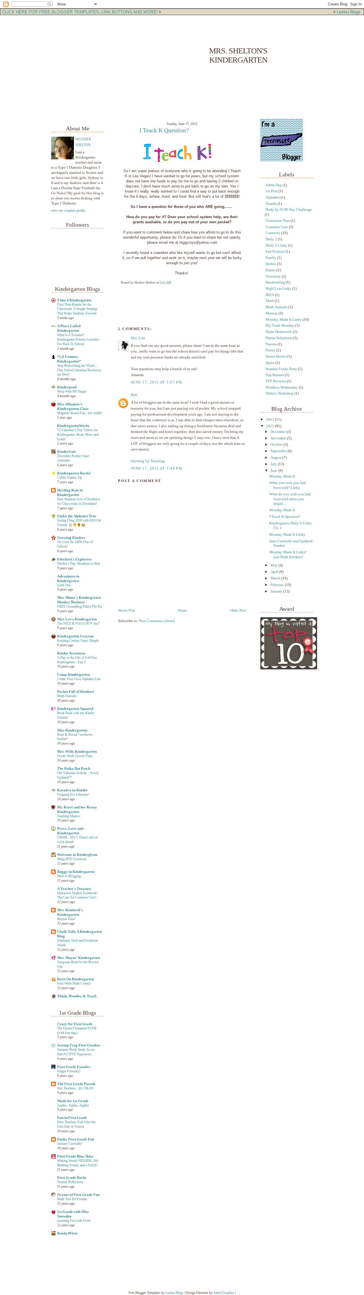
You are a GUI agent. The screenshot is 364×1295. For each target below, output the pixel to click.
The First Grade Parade (76, 1084)
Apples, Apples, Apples (73, 1105)
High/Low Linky (278, 289)
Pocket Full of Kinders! (75, 692)
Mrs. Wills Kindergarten (77, 752)
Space (270, 363)
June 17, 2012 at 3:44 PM (156, 468)
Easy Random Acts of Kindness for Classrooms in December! (78, 501)
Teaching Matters (68, 816)
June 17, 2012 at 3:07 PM (156, 382)
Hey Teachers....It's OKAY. (75, 1088)
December (278, 432)
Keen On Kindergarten (75, 979)
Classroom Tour (278, 221)
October (277, 445)
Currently (273, 233)
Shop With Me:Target (71, 391)
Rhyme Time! (66, 919)
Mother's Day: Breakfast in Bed (78, 564)
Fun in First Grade (72, 1118)
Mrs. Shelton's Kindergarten (238, 55)
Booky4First (67, 1233)
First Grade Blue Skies (75, 1156)
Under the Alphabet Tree (76, 516)
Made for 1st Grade (72, 1101)
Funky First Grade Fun (75, 1139)
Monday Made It (282, 476)
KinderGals (66, 452)
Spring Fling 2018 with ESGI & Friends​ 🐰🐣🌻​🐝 (79, 522)
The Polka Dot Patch (73, 769)
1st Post (272, 191)
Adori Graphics (223, 1293)
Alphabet (273, 197)
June (274, 471)
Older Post (238, 610)
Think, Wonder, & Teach (76, 996)
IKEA (270, 295)
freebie (271, 264)
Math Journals (66, 696)
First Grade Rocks (71, 1178)
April (274, 572)
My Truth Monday (280, 326)
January (276, 591)
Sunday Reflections (70, 1182)
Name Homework (279, 332)
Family (271, 258)
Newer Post (126, 610)
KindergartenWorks (73, 426)
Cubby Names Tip (69, 477)
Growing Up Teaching (148, 461)
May (274, 565)
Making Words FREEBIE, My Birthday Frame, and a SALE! (77, 1163)
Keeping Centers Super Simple (78, 641)
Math (270, 301)
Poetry (271, 350)
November (278, 438)
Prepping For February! (73, 794)
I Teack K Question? (164, 130)
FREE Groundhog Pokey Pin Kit (79, 606)
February (277, 585)
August (276, 458)
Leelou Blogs (349, 11)
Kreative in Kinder (72, 790)
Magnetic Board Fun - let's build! (79, 413)
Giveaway (273, 276)
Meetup (272, 313)
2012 (270, 426)
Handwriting (275, 282)
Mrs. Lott (138, 338)
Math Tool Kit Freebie (72, 1199)
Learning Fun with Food (73, 1221)
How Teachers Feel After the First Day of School (76, 1124)
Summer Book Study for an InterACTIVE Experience (75, 1052)
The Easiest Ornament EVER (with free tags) (76, 1030)
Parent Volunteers (279, 338)
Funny (271, 270)
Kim (134, 395)
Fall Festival (275, 252)
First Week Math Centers (74, 983)
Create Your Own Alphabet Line (79, 679)
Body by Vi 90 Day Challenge (289, 210)
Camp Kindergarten (73, 675)
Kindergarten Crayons (75, 636)
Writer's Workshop (279, 393)
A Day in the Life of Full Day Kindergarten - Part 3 (77, 660)
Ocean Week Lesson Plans (75, 756)
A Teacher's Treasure (74, 889)
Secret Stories (276, 356)
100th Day (274, 185)
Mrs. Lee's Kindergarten (77, 619)
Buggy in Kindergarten (75, 872)
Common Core (277, 227)
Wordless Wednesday (282, 387)
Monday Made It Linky (284, 320)
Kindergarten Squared (75, 709)
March (275, 578)
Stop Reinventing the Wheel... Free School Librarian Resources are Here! (79, 370)
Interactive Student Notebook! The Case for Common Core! (77, 895)
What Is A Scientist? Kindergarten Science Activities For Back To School (78, 339)
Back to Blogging (69, 876)
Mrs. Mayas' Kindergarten (78, 958)
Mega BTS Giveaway (71, 859)
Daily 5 (271, 239)
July (274, 464)
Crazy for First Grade (74, 1024)
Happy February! (68, 1071)
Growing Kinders (71, 538)
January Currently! (69, 1144)
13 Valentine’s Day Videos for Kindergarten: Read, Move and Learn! (78, 434)
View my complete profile (68, 210)
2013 (270, 420)
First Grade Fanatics (73, 1067)
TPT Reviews (276, 381)
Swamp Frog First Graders (78, 1045)
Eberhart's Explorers (74, 559)
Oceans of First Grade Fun (78, 1195)
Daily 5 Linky (276, 245)
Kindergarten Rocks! (74, 473)
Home (182, 610)
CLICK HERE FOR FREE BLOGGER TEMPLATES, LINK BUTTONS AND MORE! (80, 11)
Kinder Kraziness (71, 653)
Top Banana (275, 375)
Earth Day (64, 585)
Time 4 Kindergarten (74, 300)
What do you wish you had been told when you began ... (290, 499)
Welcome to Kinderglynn (77, 855)
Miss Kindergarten (72, 730)
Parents (271, 344)
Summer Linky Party (281, 369)
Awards (271, 204)
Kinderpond (66, 387)
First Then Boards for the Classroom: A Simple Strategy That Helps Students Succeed (77, 309)
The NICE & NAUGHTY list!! (78, 623)
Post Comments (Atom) (157, 621)
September (279, 451)
